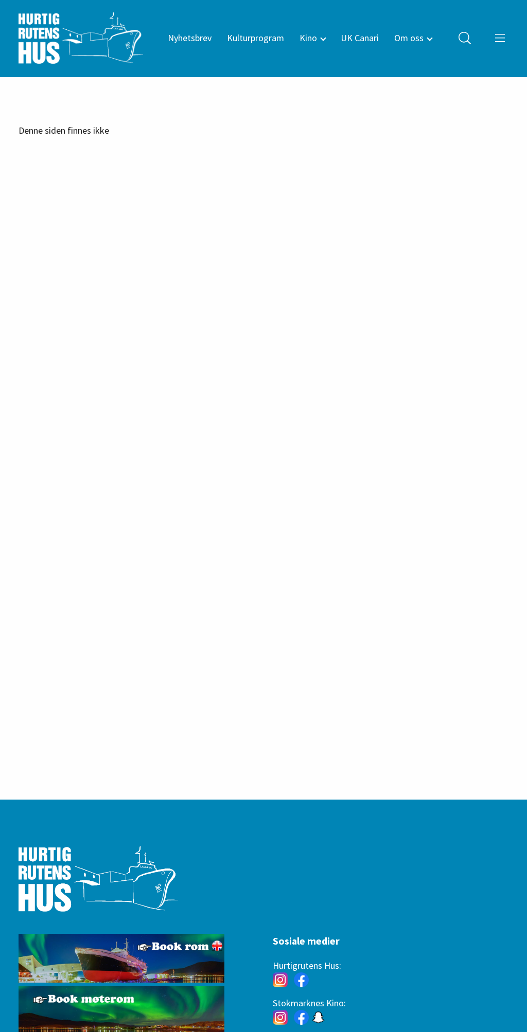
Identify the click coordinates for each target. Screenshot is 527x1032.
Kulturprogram (255, 38)
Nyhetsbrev (190, 38)
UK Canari (360, 38)
